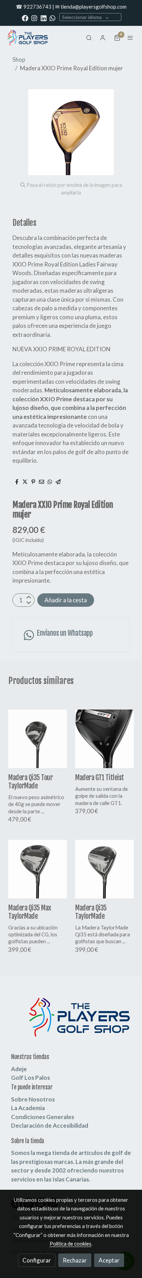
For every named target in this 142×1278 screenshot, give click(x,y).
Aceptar (109, 1260)
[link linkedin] (44, 17)
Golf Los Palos (30, 1077)
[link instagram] (34, 17)
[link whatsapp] (52, 17)
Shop (18, 59)
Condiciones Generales (42, 1116)
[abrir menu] (130, 37)
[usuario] (103, 37)
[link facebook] (25, 17)
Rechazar (75, 1260)
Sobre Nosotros (33, 1099)
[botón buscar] (89, 37)
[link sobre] (71, 1021)
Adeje (19, 1069)
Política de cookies (70, 1243)
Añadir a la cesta (65, 600)
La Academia (28, 1107)
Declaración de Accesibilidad (49, 1125)
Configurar (36, 1260)
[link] (27, 37)
